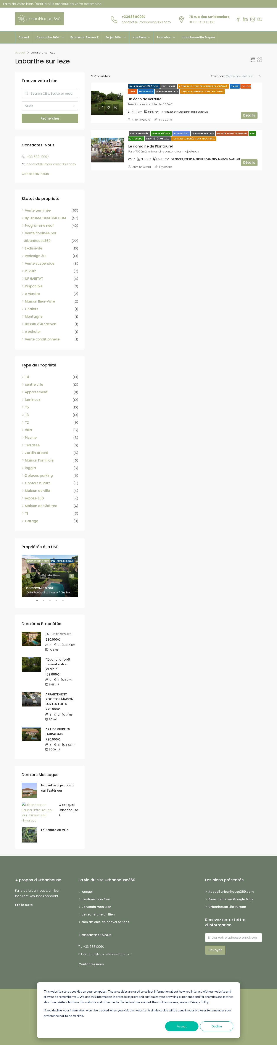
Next (71, 576)
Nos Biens (139, 37)
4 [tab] (58, 600)
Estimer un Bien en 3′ (84, 37)
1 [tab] (39, 600)
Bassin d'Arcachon (40, 324)
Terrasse (32, 445)
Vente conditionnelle (42, 339)
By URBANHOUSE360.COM (144, 86)
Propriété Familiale (158, 138)
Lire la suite (24, 905)
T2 (27, 422)
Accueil (24, 37)
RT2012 (30, 271)
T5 (27, 407)
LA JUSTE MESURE (58, 634)
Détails (249, 115)
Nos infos (164, 37)
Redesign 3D (35, 256)
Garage (31, 521)
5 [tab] (65, 600)
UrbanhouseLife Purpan (198, 37)
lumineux (32, 399)
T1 (26, 513)
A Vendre (32, 294)
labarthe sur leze (167, 91)
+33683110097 (134, 17)
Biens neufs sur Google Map (230, 899)
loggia (30, 468)
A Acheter (33, 331)
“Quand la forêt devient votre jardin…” (57, 664)
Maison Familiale (39, 460)
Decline (217, 1026)
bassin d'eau (181, 133)
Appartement (36, 392)
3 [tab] (52, 600)
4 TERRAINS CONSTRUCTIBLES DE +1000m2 (203, 86)
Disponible (33, 286)
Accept (182, 1026)
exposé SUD (34, 498)
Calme (235, 86)
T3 (27, 415)
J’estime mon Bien (96, 899)
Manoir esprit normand (232, 133)
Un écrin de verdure (144, 99)
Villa (28, 430)
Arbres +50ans (161, 133)
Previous (28, 576)
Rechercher (50, 118)
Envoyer (215, 950)
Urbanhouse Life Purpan (227, 907)
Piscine (31, 437)
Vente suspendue (39, 263)
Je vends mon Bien (96, 907)
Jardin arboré (36, 452)
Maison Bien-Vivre (40, 301)
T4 (27, 377)
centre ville (34, 384)
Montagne (33, 316)
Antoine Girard (141, 120)
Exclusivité (168, 86)
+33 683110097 (38, 156)
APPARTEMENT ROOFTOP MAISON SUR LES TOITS (59, 699)
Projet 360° (113, 37)
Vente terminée (139, 133)
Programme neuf (39, 225)
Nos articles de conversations (105, 922)
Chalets (31, 309)
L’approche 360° (47, 37)
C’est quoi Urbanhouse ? (68, 810)
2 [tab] (45, 600)
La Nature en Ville (54, 830)
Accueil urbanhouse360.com (231, 891)
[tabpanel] (50, 576)
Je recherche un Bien (98, 914)
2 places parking (39, 475)
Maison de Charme (41, 506)
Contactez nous (35, 174)
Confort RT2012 (37, 483)
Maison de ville (37, 490)
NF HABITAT (34, 278)
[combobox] (243, 76)
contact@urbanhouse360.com (146, 22)
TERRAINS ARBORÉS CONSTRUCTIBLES (202, 91)
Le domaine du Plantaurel (150, 146)
